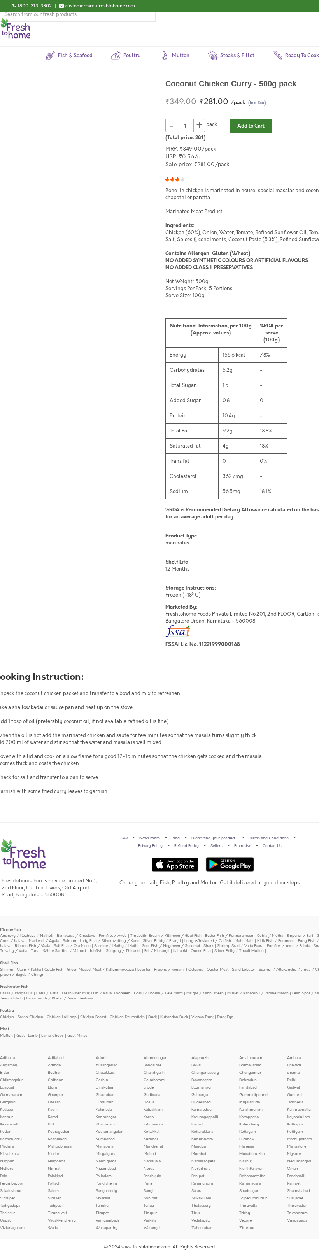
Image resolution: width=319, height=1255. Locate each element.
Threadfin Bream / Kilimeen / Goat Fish (166, 935)
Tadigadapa (10, 1205)
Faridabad (248, 1087)
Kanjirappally (299, 1109)
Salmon (69, 940)
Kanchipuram (251, 1109)
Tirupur (150, 1213)
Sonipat (150, 1198)
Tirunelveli (57, 1213)
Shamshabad (298, 1191)
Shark (208, 946)
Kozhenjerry (11, 1139)
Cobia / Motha (270, 935)
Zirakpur (247, 1227)
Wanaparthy (106, 1227)
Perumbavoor (12, 1183)
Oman (292, 1168)
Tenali (149, 1205)
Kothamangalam (110, 1131)
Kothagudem (59, 1131)
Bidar (4, 1072)
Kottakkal (152, 1131)
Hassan (54, 1102)
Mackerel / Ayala (44, 940)
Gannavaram (11, 1094)
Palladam (104, 1176)
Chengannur (250, 1072)
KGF (51, 1124)
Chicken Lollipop (62, 1017)
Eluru (52, 1087)
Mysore (294, 1154)
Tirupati (103, 1213)
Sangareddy (106, 1191)
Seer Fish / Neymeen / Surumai (171, 946)
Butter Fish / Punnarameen (229, 935)
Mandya (198, 1146)
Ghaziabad (105, 1094)
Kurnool (151, 1139)
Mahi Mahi (244, 940)
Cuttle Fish (53, 969)
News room (149, 838)
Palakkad (55, 1176)
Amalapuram (250, 1058)
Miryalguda (106, 1154)
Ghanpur (55, 1094)
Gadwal (293, 1087)
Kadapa (6, 1109)
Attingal (55, 1065)
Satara (196, 1191)
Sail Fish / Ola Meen (72, 946)
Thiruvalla (248, 1205)
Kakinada (104, 1109)
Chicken (7, 1017)
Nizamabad (106, 1168)
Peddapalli (296, 1176)
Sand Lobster (243, 969)
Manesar (246, 1146)
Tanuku (102, 1205)
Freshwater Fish (14, 986)
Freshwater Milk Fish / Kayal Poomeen (96, 993)
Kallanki (180, 951)
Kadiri (53, 1109)
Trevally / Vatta (13, 951)
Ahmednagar (155, 1058)
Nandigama (106, 1161)
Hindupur (104, 1102)
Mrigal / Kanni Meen (205, 993)
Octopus (195, 969)
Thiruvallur (297, 1205)
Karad (53, 1117)
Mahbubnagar (60, 1146)
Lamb (33, 1035)
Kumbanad (105, 1139)
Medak (54, 1154)
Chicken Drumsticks (127, 1017)
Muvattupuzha (252, 1154)
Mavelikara (9, 1154)
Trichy (244, 1213)
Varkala (150, 1220)
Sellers (216, 846)
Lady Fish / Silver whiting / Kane (109, 940)
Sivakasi (103, 1198)
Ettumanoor (201, 1087)
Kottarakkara (202, 1131)
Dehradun (248, 1080)
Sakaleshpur (11, 1191)
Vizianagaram (12, 1227)
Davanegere (201, 1080)
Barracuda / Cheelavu (76, 935)
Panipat (197, 1176)
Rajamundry (202, 1183)
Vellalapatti (201, 1220)
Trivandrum (297, 1213)
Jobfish (95, 951)
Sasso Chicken (30, 1017)
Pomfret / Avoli (113, 935)
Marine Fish (10, 929)
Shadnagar (248, 1191)
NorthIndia (200, 1168)
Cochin (102, 1080)
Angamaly (9, 1065)
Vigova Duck (202, 1017)
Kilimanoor (153, 1124)
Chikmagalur (11, 1080)
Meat (4, 1029)
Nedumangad (299, 1161)
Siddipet (7, 1198)
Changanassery (205, 1072)
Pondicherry (106, 1183)
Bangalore (152, 1065)
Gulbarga (199, 1094)
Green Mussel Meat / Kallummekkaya (100, 969)
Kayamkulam (298, 1117)
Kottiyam (295, 1131)
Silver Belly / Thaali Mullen (239, 951)
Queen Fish (201, 951)
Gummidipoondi (254, 1094)
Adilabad (56, 1058)
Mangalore (296, 1146)
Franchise (242, 846)
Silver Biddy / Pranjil (162, 940)
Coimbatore (154, 1080)
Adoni (101, 1058)
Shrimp (6, 969)
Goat (20, 1035)
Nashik (245, 1161)
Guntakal (295, 1094)
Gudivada (152, 1094)
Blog (176, 838)
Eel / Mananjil (157, 951)
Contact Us (272, 846)
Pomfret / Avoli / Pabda (288, 946)
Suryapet (295, 1198)
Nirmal (54, 1168)
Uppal (5, 1220)
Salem (53, 1191)
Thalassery (201, 1205)
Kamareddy (201, 1109)
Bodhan (54, 1072)
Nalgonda (56, 1161)
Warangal (152, 1227)
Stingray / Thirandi (123, 951)
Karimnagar (106, 1117)
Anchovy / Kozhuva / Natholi (26, 935)
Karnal (149, 1117)
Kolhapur (295, 1124)
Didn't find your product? (214, 838)
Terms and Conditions (269, 838)
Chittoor (55, 1080)
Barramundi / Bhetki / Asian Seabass (59, 998)
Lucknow (246, 1139)
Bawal (196, 1065)
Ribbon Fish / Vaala (32, 946)
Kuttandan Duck (174, 1017)
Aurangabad (106, 1065)
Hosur (149, 1102)
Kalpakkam (153, 1109)
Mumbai (198, 1154)
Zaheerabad (201, 1227)
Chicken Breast (93, 1017)
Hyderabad (201, 1102)
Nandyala (152, 1161)
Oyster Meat (217, 969)
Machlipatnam (299, 1139)
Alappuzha (200, 1058)
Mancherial (153, 1146)
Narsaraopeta (203, 1161)
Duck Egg (225, 1017)
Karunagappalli (204, 1117)
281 (199, 137)
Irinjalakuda (249, 1102)
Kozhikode (57, 1139)
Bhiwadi (294, 1065)
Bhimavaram (250, 1065)
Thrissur (7, 1213)
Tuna (35, 951)
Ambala (294, 1058)
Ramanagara (250, 1183)
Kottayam (247, 1131)
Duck (152, 1017)
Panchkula (152, 1176)
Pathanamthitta (252, 1176)
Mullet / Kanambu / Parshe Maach (258, 993)
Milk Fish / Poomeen (275, 940)
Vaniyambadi (107, 1220)
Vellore (245, 1220)
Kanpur (6, 1117)
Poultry (7, 1010)
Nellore (6, 1168)
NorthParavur (251, 1168)
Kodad (197, 1124)
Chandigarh (154, 1072)
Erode (149, 1087)
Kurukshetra (202, 1139)
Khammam (105, 1124)
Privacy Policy (150, 846)
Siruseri (55, 1198)
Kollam (6, 1131)
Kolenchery (249, 1124)
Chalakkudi (106, 1072)
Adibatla (7, 1058)
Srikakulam (201, 1198)
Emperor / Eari (300, 935)
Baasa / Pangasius (16, 993)
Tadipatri (55, 1205)
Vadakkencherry (62, 1220)
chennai (294, 1072)
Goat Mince (77, 1035)
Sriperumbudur (253, 1198)
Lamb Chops (52, 1035)
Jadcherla (295, 1102)
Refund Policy (186, 846)
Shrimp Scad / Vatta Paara (240, 946)
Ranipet (293, 1183)
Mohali (150, 1154)
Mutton (6, 1035)
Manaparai (105, 1146)
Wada (53, 1227)
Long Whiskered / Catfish (207, 940)
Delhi (291, 1080)
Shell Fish (9, 963)
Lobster (144, 969)
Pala (3, 1176)
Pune (148, 1183)
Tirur (195, 1213)
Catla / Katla (47, 993)
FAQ (124, 838)
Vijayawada (297, 1220)
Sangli (149, 1191)
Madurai (7, 1146)
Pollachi (54, 1183)
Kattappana (249, 1117)
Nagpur (7, 1161)
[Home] (15, 21)
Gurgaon (8, 1102)
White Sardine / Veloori (64, 951)
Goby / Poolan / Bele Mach (158, 993)
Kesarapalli (9, 1124)
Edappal (7, 1087)
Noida (149, 1168)
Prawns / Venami (169, 969)
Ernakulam (105, 1087)
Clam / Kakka (29, 969)
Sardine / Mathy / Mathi (116, 946)
